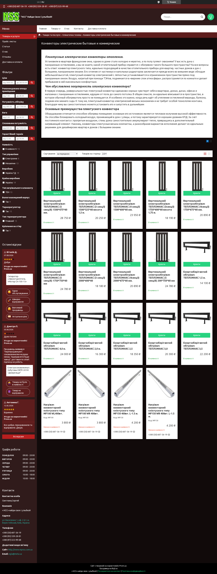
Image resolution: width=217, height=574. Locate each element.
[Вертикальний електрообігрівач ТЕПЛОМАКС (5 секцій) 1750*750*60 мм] (57, 247)
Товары (54, 28)
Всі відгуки (18, 436)
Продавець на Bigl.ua (108, 568)
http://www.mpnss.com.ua (20, 549)
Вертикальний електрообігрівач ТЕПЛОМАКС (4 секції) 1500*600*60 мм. (126, 205)
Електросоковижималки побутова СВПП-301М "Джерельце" (19, 370)
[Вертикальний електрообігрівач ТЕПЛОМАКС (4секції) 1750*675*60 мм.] (197, 176)
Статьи (6, 46)
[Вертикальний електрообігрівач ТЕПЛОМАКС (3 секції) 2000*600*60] (92, 247)
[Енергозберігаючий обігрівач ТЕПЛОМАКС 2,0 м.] (92, 318)
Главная (43, 28)
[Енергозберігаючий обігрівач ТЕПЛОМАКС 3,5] (197, 318)
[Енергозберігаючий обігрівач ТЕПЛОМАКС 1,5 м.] (197, 247)
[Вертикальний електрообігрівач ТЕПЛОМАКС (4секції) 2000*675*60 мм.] (127, 247)
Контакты (78, 28)
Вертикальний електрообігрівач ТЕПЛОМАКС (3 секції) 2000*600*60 (92, 276)
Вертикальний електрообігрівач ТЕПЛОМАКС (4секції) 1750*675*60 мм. (196, 205)
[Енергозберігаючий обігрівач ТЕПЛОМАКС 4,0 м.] (57, 318)
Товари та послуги (51, 35)
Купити (57, 193)
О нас (67, 28)
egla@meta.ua (15, 554)
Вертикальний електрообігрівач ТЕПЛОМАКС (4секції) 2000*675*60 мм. (126, 276)
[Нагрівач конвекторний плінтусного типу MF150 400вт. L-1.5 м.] (127, 383)
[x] (210, 141)
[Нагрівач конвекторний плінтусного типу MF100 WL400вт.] (57, 383)
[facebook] (207, 141)
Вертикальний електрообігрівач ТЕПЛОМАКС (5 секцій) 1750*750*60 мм (55, 277)
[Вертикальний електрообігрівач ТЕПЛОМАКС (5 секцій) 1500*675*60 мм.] (57, 176)
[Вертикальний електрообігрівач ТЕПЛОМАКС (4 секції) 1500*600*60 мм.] (127, 176)
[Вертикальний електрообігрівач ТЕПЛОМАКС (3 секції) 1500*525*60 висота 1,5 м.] (92, 176)
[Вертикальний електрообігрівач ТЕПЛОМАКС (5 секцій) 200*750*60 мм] (162, 247)
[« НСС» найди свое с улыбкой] (11, 17)
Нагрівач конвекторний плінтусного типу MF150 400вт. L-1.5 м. (125, 409)
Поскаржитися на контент (109, 571)
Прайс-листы (9, 41)
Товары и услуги (10, 36)
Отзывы (6, 57)
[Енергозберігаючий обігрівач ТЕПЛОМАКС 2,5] (127, 318)
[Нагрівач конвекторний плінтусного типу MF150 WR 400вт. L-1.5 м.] (162, 383)
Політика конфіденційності (133, 571)
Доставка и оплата (97, 28)
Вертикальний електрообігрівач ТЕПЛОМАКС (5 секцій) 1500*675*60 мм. (55, 206)
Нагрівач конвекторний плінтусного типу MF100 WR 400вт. (89, 409)
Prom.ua (123, 566)
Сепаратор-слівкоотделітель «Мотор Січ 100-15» (17, 279)
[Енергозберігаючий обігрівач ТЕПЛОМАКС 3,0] (162, 318)
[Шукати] (202, 17)
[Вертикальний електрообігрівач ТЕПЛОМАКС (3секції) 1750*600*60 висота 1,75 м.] (162, 176)
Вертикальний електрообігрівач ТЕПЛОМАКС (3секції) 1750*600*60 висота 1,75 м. (161, 206)
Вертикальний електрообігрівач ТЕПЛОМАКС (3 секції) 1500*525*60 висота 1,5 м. (92, 206)
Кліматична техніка (72, 35)
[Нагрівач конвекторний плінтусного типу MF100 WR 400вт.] (92, 383)
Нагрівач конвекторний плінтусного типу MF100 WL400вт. (54, 409)
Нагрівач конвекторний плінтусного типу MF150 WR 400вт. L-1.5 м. (161, 410)
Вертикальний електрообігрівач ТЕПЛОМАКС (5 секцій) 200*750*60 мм (161, 276)
